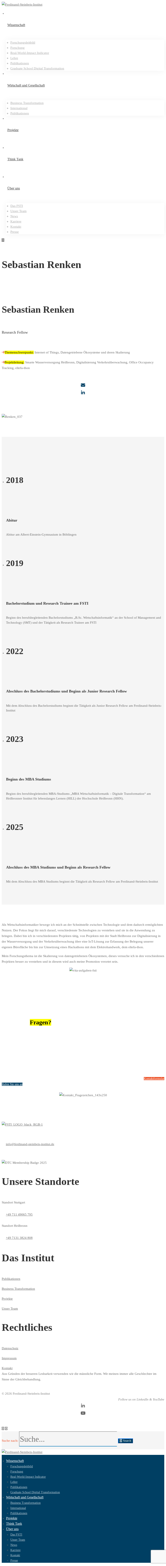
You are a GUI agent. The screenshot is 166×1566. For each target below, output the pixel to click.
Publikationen (11, 1279)
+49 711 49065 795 (19, 1214)
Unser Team (10, 1308)
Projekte (7, 1298)
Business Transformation (18, 1288)
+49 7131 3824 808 (19, 1238)
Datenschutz (10, 1348)
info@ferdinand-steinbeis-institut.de (30, 1144)
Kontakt (7, 1368)
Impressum (9, 1358)
